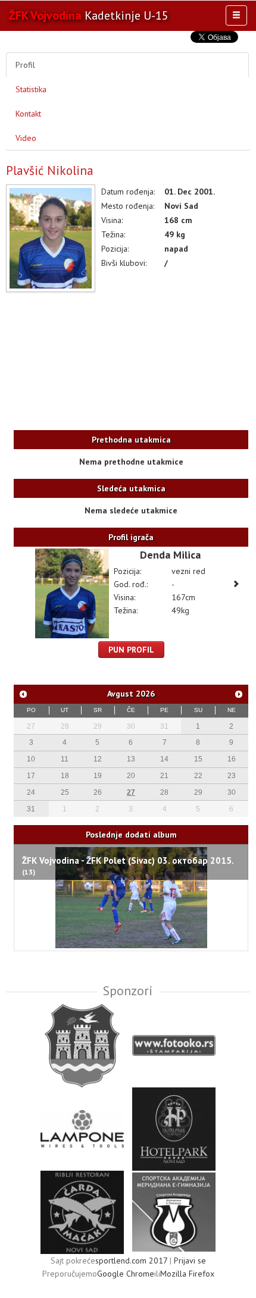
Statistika (30, 89)
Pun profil (131, 649)
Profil (25, 64)
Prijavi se (190, 1260)
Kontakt (28, 113)
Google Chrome (125, 1273)
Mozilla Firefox (187, 1273)
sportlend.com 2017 (131, 1260)
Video (25, 138)
